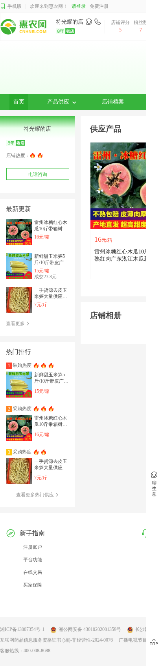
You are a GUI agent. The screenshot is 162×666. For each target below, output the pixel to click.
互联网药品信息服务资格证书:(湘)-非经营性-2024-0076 (56, 640)
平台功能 (32, 559)
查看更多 (16, 323)
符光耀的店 (69, 22)
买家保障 (32, 585)
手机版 (14, 6)
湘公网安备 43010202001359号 (90, 629)
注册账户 (32, 547)
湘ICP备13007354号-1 (22, 629)
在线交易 (32, 572)
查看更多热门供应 (35, 495)
